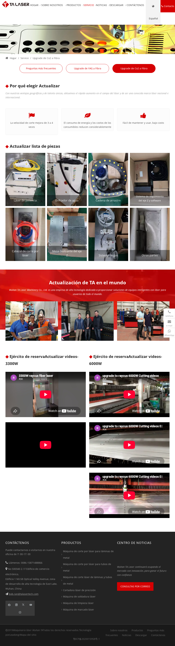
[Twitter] (24, 604)
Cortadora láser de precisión (79, 590)
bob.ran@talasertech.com (23, 594)
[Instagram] (20, 612)
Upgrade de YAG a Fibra (87, 68)
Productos (137, 630)
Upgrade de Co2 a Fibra (133, 68)
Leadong (14, 634)
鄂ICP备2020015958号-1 (86, 639)
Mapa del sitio (28, 634)
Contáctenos (158, 635)
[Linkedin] (16, 604)
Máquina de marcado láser (78, 609)
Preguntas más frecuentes (41, 68)
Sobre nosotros (118, 630)
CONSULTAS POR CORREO (135, 586)
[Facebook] (9, 604)
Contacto (168, 6)
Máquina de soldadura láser (79, 596)
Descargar (141, 635)
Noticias (126, 635)
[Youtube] (31, 604)
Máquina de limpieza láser (78, 603)
